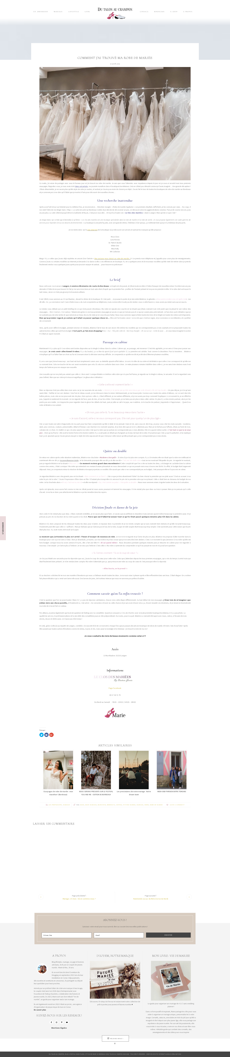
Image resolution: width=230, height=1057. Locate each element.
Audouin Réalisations (173, 1054)
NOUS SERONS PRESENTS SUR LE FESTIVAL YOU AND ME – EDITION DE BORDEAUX (96, 793)
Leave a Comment (177, 805)
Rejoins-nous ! (116, 1038)
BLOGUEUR (102, 805)
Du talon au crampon (115, 13)
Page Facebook (115, 688)
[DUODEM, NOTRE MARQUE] (115, 998)
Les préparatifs (55, 805)
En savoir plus (40, 1010)
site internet (92, 230)
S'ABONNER (3, 528)
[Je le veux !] (171, 1000)
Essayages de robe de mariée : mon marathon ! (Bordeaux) (58, 793)
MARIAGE (66, 805)
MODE (146, 805)
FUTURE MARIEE (129, 805)
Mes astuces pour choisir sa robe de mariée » (112, 258)
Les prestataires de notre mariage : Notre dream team (134, 793)
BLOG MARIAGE (91, 805)
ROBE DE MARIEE (156, 805)
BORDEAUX (111, 805)
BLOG (82, 805)
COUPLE (119, 805)
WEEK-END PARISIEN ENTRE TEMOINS (171, 791)
